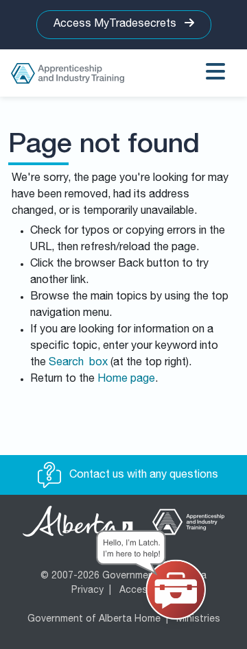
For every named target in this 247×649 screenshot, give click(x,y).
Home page (126, 379)
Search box (78, 363)
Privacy (87, 591)
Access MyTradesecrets (116, 24)
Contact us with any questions (142, 475)
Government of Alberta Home (94, 619)
